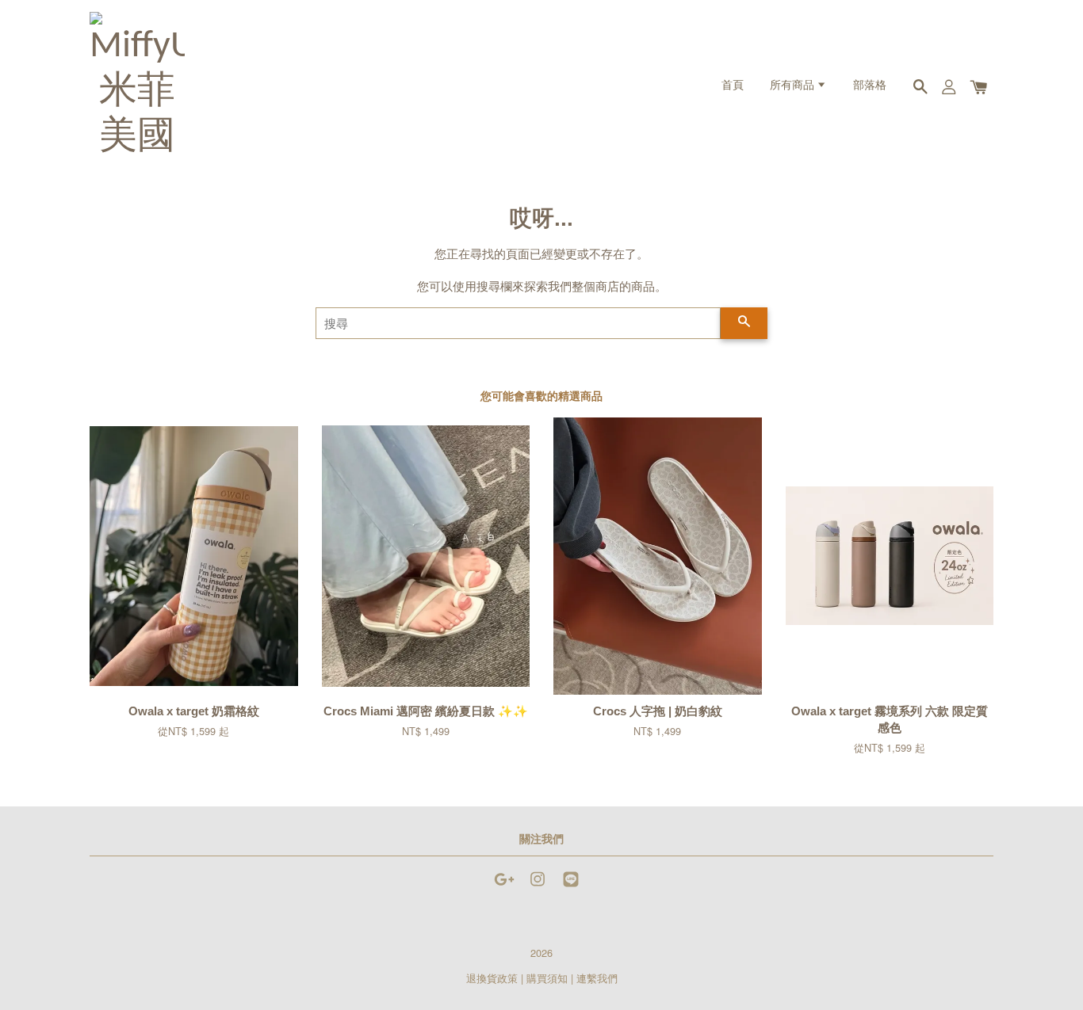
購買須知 (547, 977)
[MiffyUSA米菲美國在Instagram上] (537, 886)
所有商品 (793, 86)
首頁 (732, 86)
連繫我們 (597, 977)
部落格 (869, 86)
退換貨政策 (492, 977)
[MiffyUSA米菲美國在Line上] (571, 886)
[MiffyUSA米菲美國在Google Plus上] (504, 886)
